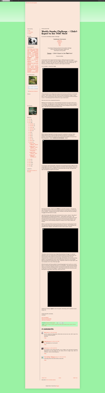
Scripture (36, 51)
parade (65, 324)
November (32, 125)
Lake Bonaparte (31, 50)
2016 (30, 120)
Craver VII (59, 40)
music (36, 61)
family (36, 56)
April (30, 137)
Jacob (63, 324)
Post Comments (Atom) (51, 379)
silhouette (36, 66)
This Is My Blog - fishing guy (49, 356)
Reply (45, 337)
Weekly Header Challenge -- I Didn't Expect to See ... (33, 147)
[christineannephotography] (32, 44)
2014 (30, 159)
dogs (28, 56)
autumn (29, 53)
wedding (33, 72)
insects (29, 60)
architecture (35, 52)
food (36, 57)
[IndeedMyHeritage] (33, 114)
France (33, 49)
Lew (59, 45)
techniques (30, 69)
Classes (29, 33)
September (32, 128)
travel (43, 325)
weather (29, 72)
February (31, 140)
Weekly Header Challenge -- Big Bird (33, 144)
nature (29, 63)
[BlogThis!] (60, 322)
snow (28, 67)
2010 (30, 165)
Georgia (36, 49)
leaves (32, 60)
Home (60, 377)
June (30, 133)
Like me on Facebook (46, 320)
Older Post (75, 377)
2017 (30, 119)
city (28, 55)
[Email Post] (57, 322)
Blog (29, 30)
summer (29, 68)
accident (46, 324)
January (31, 142)
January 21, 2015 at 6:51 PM (60, 356)
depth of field (31, 55)
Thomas (74, 324)
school (68, 324)
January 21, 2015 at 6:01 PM (51, 348)
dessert (36, 55)
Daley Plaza (57, 324)
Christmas (53, 324)
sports (32, 67)
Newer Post (44, 377)
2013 (30, 160)
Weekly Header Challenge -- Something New (32, 155)
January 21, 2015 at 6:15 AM (51, 332)
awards (33, 53)
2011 (30, 164)
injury (60, 324)
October (31, 127)
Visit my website (45, 317)
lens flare (36, 60)
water (37, 70)
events (32, 56)
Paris (32, 51)
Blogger (57, 385)
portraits (36, 63)
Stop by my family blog (46, 318)
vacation (29, 70)
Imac (59, 44)
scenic (29, 65)
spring (36, 67)
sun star (33, 68)
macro (29, 61)
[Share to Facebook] (62, 322)
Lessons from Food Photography (33, 150)
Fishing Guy (59, 41)
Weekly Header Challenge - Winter (33, 153)
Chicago (49, 324)
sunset (36, 68)
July (30, 132)
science (71, 324)
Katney (59, 43)
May (30, 135)
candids (36, 53)
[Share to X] (61, 322)
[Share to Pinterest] (63, 322)
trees (37, 69)
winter (45, 325)
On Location (30, 32)
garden (29, 58)
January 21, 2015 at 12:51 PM (53, 341)
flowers (29, 57)
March (31, 138)
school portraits (35, 64)
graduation (36, 58)
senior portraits (30, 66)
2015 (30, 122)
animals (29, 52)
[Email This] (59, 322)
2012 (30, 162)
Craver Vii (46, 341)
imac (45, 332)
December (32, 124)
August (31, 130)
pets (33, 63)
